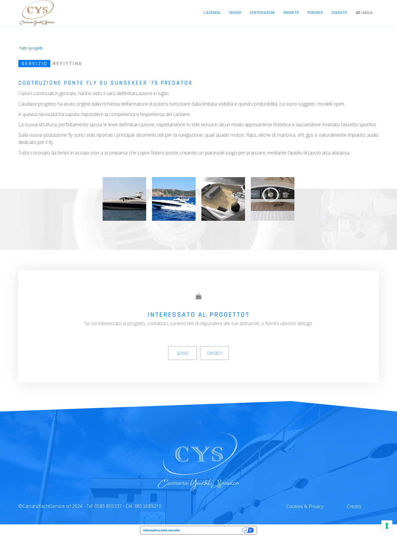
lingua (366, 12)
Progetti (291, 12)
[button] (30, 48)
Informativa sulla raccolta (161, 530)
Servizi (235, 12)
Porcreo (315, 12)
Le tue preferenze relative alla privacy (213, 530)
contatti (339, 12)
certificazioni (262, 12)
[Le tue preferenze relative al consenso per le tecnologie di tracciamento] (386, 525)
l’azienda (211, 12)
